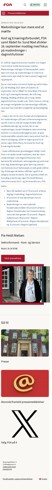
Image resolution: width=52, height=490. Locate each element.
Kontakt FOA (7, 469)
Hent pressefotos (13, 258)
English (44, 479)
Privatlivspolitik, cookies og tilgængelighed (17, 479)
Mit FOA (36, 4)
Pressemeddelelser (17, 13)
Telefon (9, 467)
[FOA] (8, 5)
